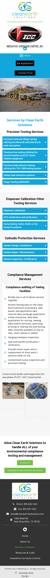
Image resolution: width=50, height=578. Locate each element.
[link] (25, 536)
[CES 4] (36, 408)
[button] (21, 56)
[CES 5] (13, 414)
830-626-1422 (30, 504)
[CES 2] (36, 390)
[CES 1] (13, 390)
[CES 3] (13, 404)
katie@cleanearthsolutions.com (27, 513)
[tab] (25, 142)
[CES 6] (36, 423)
